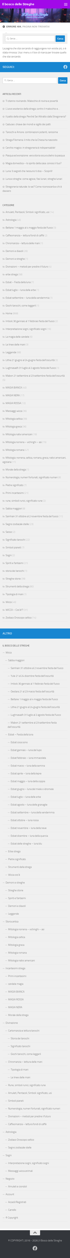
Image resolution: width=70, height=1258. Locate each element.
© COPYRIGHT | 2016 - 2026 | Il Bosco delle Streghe (35, 1240)
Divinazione (12, 1022)
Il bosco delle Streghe (18, 4)
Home (9, 313)
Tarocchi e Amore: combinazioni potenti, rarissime (32, 132)
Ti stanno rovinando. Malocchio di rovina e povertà (32, 100)
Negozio (10, 1178)
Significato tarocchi (15, 539)
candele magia (15, 983)
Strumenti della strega (17, 586)
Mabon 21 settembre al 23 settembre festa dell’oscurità (32, 724)
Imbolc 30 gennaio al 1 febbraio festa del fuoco (30, 321)
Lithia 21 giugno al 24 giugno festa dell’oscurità (35, 707)
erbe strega (12, 274)
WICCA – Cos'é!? (14, 609)
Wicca (9, 602)
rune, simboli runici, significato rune (24, 500)
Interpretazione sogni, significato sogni (26, 329)
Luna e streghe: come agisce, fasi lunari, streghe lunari (34, 178)
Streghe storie (13, 578)
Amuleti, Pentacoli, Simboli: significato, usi (27, 212)
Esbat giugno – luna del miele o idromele (32, 789)
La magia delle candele (17, 336)
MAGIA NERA (13, 395)
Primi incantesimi (15, 492)
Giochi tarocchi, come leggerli (21, 305)
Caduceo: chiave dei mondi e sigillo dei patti (28, 124)
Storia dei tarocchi (20, 1038)
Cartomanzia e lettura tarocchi (23, 1030)
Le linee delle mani (15, 344)
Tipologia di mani (14, 594)
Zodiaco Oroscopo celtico (19, 617)
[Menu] (66, 4)
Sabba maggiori (14, 508)
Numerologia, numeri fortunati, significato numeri (32, 477)
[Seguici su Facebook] (65, 67)
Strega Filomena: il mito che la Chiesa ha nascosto (31, 139)
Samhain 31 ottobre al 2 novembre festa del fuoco (32, 516)
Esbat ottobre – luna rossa (25, 820)
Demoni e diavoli (14, 251)
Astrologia (11, 219)
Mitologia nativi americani (19, 434)
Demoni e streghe (15, 258)
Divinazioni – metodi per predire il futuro (27, 266)
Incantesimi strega (15, 968)
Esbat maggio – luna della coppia (28, 781)
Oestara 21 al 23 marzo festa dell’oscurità (32, 691)
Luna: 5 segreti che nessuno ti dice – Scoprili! (29, 171)
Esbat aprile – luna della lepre (26, 773)
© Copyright (12, 1217)
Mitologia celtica (14, 418)
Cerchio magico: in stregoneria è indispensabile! (30, 147)
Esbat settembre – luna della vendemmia (27, 297)
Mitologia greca (14, 426)
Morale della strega (16, 469)
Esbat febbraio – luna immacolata (28, 757)
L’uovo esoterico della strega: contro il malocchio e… (33, 108)
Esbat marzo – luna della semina (28, 765)
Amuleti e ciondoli (17, 1186)
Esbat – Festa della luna (18, 282)
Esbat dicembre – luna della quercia (29, 835)
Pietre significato (14, 485)
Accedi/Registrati (17, 1202)
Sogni (9, 555)
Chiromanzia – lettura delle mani (23, 243)
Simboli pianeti (13, 547)
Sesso (9, 531)
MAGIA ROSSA (13, 403)
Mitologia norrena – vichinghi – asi (24, 442)
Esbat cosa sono (19, 742)
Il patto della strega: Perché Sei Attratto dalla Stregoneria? (36, 116)
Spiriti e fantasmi (14, 563)
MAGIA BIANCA (14, 387)
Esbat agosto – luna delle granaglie (29, 804)
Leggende (11, 352)
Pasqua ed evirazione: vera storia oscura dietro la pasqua (35, 155)
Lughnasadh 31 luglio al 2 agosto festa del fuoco (31, 367)
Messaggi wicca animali (20, 1170)
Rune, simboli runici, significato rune (27, 1085)
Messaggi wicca (14, 411)
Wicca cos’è (14, 874)
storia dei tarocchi (15, 570)
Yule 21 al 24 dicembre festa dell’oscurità (32, 675)
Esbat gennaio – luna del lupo (26, 750)
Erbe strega (14, 851)
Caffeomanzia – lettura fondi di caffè (25, 235)
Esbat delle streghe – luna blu (26, 843)
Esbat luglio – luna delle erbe (21, 290)
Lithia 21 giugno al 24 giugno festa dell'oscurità (30, 360)
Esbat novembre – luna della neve (29, 828)
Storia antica (12, 921)
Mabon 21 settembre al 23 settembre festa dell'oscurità (35, 375)
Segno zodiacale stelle (17, 524)
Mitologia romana (15, 449)
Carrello (12, 1209)
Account (10, 1194)
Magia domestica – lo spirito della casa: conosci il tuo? (34, 163)
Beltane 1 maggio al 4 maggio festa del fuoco (29, 227)
